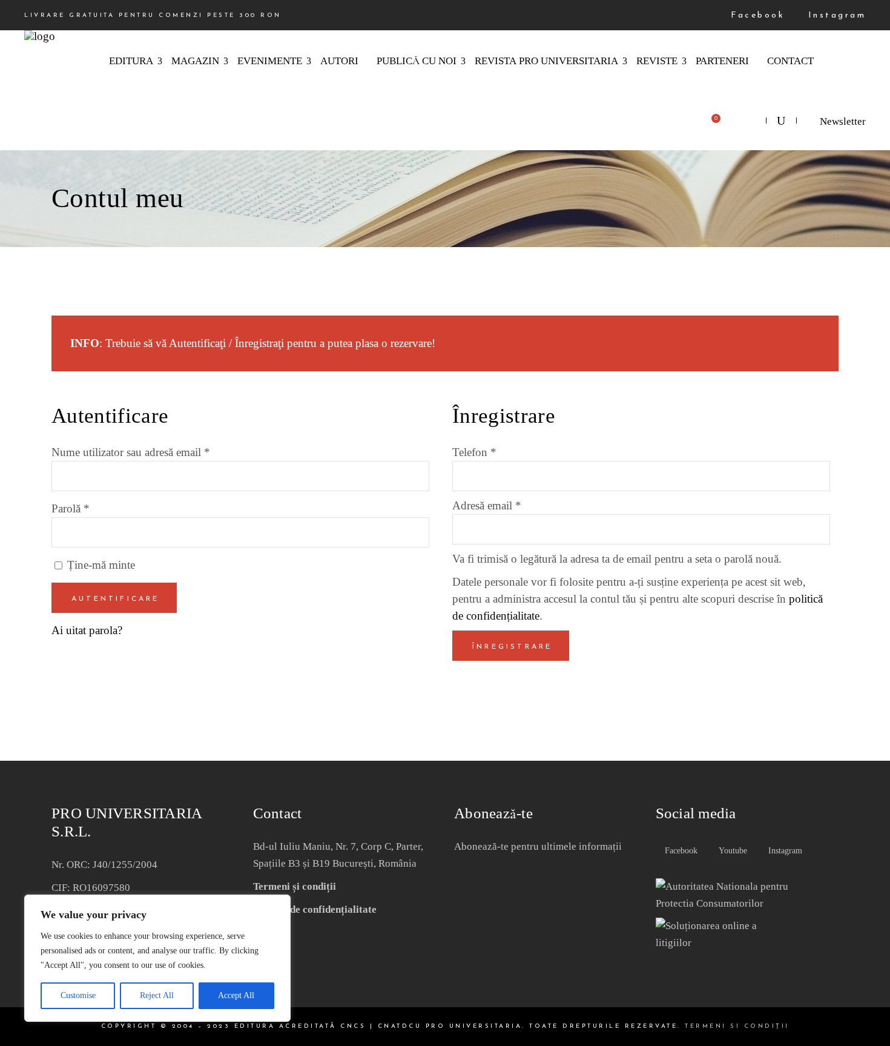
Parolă (70, 508)
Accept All (236, 995)
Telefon (474, 452)
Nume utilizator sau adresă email (130, 452)
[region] (157, 958)
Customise (78, 995)
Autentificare (115, 599)
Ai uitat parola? (86, 630)
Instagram (834, 15)
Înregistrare (512, 646)
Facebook (756, 15)
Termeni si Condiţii (737, 1026)
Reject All (157, 995)
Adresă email (486, 505)
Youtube (731, 850)
